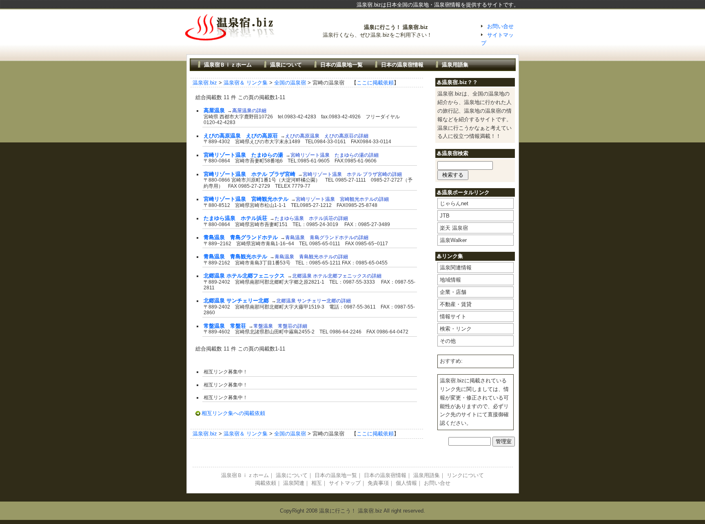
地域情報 (450, 280)
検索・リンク (456, 329)
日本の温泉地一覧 (341, 65)
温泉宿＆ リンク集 (246, 83)
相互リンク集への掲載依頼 (233, 413)
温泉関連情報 (456, 267)
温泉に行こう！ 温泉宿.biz (396, 27)
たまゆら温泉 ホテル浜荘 (235, 218)
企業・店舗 (453, 292)
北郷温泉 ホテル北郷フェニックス (244, 276)
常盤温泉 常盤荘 (225, 326)
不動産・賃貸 (456, 304)
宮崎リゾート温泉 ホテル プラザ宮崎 (249, 174)
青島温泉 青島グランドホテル (241, 237)
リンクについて (465, 475)
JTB (445, 216)
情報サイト (453, 316)
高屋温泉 (214, 110)
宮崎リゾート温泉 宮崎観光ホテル (246, 199)
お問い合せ (500, 26)
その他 (448, 341)
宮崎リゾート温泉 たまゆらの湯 (243, 155)
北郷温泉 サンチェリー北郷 (236, 301)
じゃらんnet (454, 203)
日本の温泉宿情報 (402, 65)
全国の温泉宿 (290, 83)
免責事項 (378, 483)
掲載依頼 (265, 483)
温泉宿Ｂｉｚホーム (228, 65)
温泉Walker (453, 240)
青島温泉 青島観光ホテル (235, 256)
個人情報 (406, 483)
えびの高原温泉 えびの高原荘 (241, 136)
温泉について (286, 65)
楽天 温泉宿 (454, 228)
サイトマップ (345, 483)
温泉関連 (293, 483)
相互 (316, 483)
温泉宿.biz (205, 83)
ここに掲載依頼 (375, 83)
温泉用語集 (455, 65)
